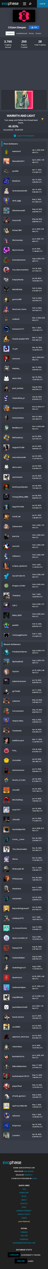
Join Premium (24, 1221)
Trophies (10, 33)
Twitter (24, 1236)
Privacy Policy (24, 1214)
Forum (38, 33)
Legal (24, 1207)
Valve (34, 1178)
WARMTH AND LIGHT (21, 116)
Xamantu (28, 1175)
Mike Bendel (29, 1171)
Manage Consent (24, 1211)
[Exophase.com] (11, 4)
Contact (24, 1203)
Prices (31, 33)
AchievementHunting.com (24, 1243)
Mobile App (24, 1193)
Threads (24, 1232)
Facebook (24, 1239)
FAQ (24, 1189)
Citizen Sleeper (17, 27)
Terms (24, 1218)
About (24, 1200)
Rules (24, 1196)
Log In (42, 4)
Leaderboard (21, 33)
